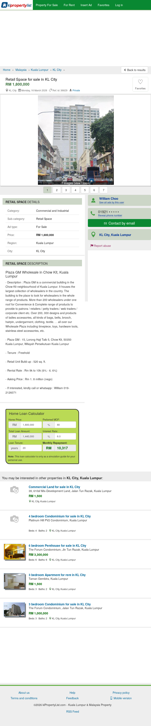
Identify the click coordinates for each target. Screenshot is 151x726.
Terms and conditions (24, 698)
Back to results (135, 70)
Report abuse (102, 246)
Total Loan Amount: (19, 431)
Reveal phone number (110, 215)
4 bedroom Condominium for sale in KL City (60, 516)
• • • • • (110, 213)
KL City (57, 70)
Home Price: (15, 419)
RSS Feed (72, 711)
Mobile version (122, 698)
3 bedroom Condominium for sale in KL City (60, 604)
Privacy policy (121, 693)
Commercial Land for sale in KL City (54, 487)
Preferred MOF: (51, 419)
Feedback (72, 698)
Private (76, 90)
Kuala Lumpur (39, 70)
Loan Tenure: (15, 443)
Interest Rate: (50, 431)
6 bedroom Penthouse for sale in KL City (57, 545)
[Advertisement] (75, 38)
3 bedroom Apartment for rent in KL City (57, 575)
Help (72, 693)
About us (23, 693)
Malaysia (21, 70)
